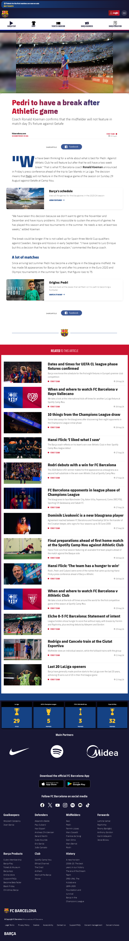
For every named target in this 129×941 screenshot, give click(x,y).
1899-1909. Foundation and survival (73, 890)
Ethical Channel (42, 863)
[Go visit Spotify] (57, 751)
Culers (114, 13)
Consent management (93, 925)
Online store (9, 875)
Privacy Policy (23, 925)
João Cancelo (41, 847)
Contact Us (61, 925)
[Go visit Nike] (19, 751)
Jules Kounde (41, 840)
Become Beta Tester (12, 882)
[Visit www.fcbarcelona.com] (5, 14)
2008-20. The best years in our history (75, 865)
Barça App (8, 871)
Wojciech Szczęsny (12, 821)
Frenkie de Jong (73, 836)
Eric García (39, 843)
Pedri (29, 176)
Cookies (36, 925)
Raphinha (101, 824)
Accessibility (48, 925)
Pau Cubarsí (40, 824)
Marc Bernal (71, 843)
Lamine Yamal (103, 821)
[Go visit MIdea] (102, 751)
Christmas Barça (10, 890)
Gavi (68, 821)
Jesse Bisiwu (103, 840)
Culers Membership (12, 859)
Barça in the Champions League (75, 899)
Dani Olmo (71, 840)
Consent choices (112, 925)
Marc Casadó (72, 832)
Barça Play (8, 863)
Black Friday (9, 886)
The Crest (39, 867)
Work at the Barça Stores (43, 877)
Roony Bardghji (104, 828)
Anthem (38, 871)
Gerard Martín (41, 836)
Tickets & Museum (11, 867)
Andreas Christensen (44, 832)
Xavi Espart (40, 828)
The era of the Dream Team (75, 873)
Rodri (68, 847)
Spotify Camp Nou (43, 859)
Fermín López (72, 828)
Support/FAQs (10, 878)
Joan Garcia (8, 824)
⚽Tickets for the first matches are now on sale (21, 4)
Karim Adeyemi (104, 836)
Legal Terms (9, 925)
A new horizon (73, 859)
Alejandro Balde (42, 821)
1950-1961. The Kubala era (72, 880)
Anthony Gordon (105, 832)
